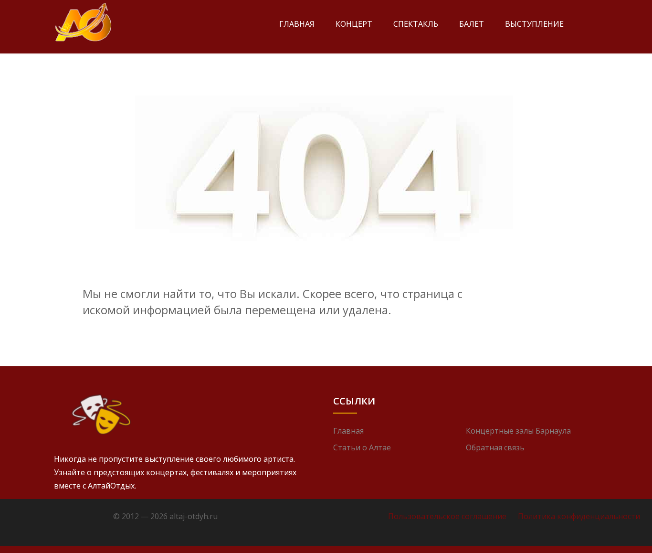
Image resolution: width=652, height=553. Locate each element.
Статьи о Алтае (362, 447)
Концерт (354, 24)
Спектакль (415, 24)
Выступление (534, 24)
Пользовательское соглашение (447, 516)
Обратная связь (495, 447)
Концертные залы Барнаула (518, 430)
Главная (297, 24)
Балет (471, 24)
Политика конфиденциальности (579, 516)
